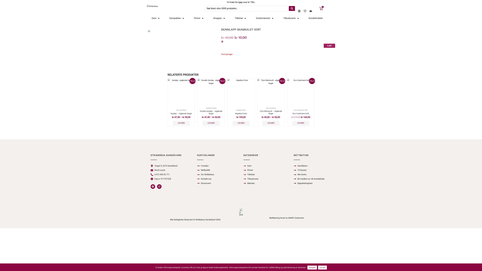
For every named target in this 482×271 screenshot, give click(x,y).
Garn (154, 18)
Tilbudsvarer (289, 18)
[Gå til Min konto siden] (300, 11)
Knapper (217, 18)
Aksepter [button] (312, 267)
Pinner (197, 18)
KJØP (329, 45)
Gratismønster (263, 18)
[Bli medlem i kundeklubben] (311, 11)
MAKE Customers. (296, 217)
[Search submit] (292, 8)
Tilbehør (239, 18)
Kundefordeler (316, 18)
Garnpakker (175, 18)
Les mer (181, 123)
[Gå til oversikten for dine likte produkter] (306, 11)
